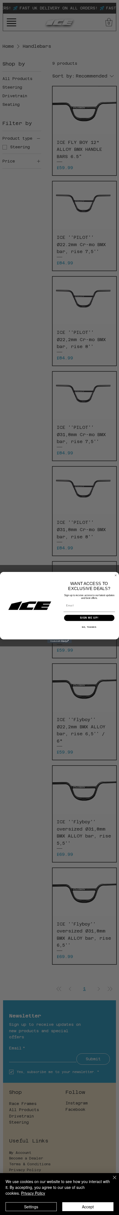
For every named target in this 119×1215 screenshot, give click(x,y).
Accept (88, 1206)
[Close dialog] (115, 575)
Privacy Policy (33, 1193)
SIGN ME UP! (89, 618)
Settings (31, 1206)
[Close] (111, 1181)
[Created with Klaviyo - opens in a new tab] (59, 641)
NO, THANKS (89, 627)
